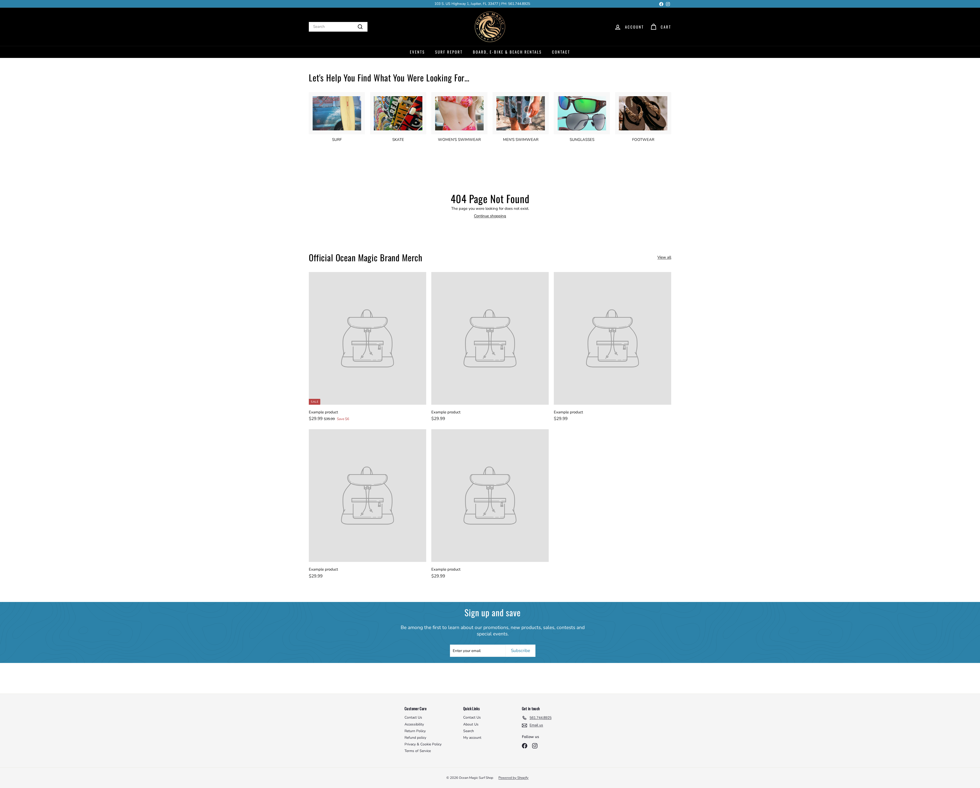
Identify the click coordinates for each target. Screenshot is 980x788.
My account (472, 737)
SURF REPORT (449, 52)
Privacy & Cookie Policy (423, 744)
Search (468, 731)
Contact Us (413, 717)
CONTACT (561, 52)
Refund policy (415, 737)
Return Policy (415, 731)
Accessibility (414, 724)
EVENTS (417, 52)
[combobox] (338, 27)
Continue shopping (490, 215)
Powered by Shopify (513, 777)
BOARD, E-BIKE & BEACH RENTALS (507, 52)
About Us (471, 724)
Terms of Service (418, 750)
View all (664, 257)
